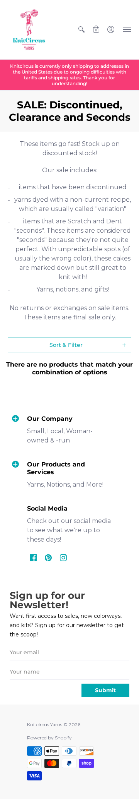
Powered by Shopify (49, 738)
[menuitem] (81, 29)
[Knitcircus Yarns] (29, 29)
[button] (81, 29)
